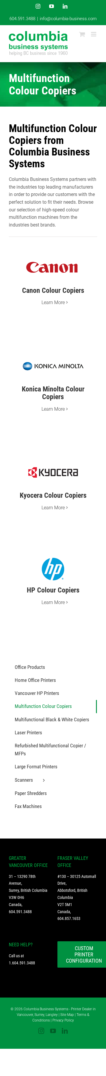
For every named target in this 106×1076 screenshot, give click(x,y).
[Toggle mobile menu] (94, 34)
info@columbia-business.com (68, 18)
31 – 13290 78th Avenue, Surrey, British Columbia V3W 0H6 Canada (28, 890)
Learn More (53, 302)
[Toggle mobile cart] (82, 34)
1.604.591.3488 (22, 963)
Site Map (67, 1015)
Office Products (30, 667)
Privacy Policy (63, 1020)
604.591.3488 (22, 18)
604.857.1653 (68, 918)
